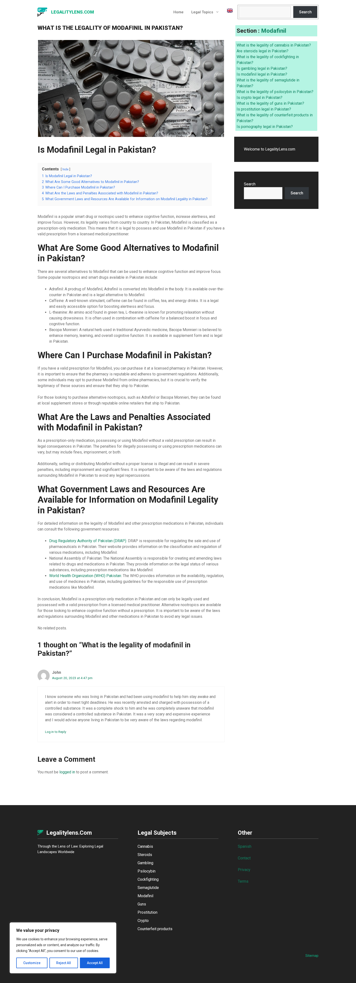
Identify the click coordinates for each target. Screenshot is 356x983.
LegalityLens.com (72, 12)
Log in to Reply (55, 732)
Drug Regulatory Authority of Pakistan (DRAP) (87, 541)
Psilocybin (146, 871)
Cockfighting (148, 879)
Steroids (145, 854)
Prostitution (147, 912)
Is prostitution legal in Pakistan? (264, 109)
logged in (67, 772)
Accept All (95, 963)
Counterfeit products (155, 929)
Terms (243, 881)
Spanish (244, 846)
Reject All (63, 963)
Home (178, 12)
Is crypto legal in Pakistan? (259, 97)
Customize (31, 963)
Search (305, 12)
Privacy (244, 869)
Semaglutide (148, 887)
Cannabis (145, 846)
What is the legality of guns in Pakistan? (270, 103)
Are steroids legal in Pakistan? (262, 51)
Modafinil (273, 30)
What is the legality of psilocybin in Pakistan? (275, 91)
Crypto (143, 920)
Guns (142, 904)
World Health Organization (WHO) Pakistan (85, 575)
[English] (228, 12)
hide (65, 169)
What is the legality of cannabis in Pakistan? (274, 45)
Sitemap (311, 955)
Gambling (145, 863)
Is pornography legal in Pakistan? (265, 126)
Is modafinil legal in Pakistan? (262, 74)
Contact (244, 858)
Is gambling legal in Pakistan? (262, 68)
